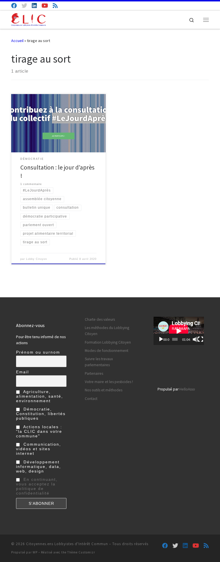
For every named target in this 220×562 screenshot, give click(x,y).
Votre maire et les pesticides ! (109, 381)
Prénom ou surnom (38, 352)
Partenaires (94, 373)
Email (22, 372)
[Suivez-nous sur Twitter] (24, 5)
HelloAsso (187, 389)
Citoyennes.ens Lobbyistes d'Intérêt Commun (67, 543)
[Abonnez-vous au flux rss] (55, 5)
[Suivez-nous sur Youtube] (45, 5)
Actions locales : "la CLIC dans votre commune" (39, 431)
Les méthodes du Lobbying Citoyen (107, 330)
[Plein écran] (200, 339)
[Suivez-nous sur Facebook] (14, 5)
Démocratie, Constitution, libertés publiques (41, 413)
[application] (179, 331)
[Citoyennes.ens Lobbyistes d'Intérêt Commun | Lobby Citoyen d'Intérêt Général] (28, 19)
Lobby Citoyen (36, 259)
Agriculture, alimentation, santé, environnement (39, 396)
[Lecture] (161, 339)
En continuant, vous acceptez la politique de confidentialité (37, 486)
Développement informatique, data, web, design (38, 466)
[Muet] (195, 339)
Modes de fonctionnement (106, 350)
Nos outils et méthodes (103, 390)
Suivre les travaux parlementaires (99, 361)
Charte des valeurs (100, 319)
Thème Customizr (81, 552)
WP (35, 552)
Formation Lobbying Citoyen (108, 342)
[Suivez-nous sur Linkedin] (34, 5)
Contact (91, 398)
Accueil (17, 40)
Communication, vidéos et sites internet (38, 449)
